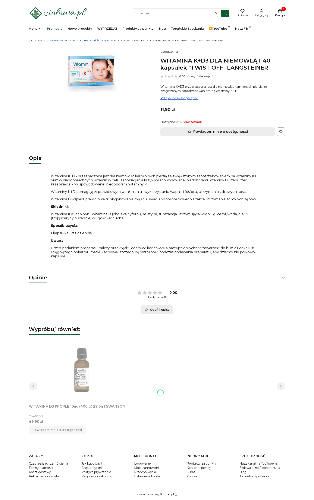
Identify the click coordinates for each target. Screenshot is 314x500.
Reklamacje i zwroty (44, 476)
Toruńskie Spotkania (254, 476)
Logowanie (142, 463)
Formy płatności (41, 468)
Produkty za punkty (201, 463)
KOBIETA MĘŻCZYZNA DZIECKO (101, 40)
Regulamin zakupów (96, 476)
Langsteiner (169, 52)
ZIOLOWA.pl (37, 40)
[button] (225, 13)
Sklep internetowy (155, 494)
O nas (191, 472)
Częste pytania (92, 468)
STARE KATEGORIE (62, 40)
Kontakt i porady (199, 468)
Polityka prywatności (96, 472)
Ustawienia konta (147, 476)
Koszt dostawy (40, 472)
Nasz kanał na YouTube (257, 463)
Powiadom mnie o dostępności (220, 132)
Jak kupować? (91, 463)
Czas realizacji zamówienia (48, 463)
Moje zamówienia (147, 468)
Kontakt (193, 476)
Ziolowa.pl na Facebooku (258, 468)
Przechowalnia (145, 472)
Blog (243, 472)
